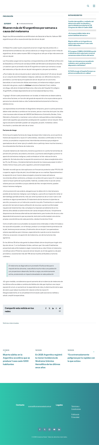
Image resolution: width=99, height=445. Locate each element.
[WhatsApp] (56, 308)
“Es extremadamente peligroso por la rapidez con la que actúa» (81, 357)
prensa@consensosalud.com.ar (39, 406)
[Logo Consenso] (18, 3)
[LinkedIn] (53, 308)
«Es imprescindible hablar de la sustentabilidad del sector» (79, 34)
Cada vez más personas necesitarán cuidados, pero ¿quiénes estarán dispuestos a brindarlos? (81, 63)
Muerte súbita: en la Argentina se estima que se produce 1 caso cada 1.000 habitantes (80, 43)
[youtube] (54, 429)
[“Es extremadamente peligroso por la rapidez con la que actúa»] (82, 328)
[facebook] (40, 429)
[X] (49, 308)
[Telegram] (59, 308)
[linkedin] (59, 429)
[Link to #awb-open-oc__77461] (94, 6)
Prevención (8, 16)
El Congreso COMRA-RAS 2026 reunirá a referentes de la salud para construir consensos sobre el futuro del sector (82, 53)
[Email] (59, 311)
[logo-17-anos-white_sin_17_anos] (49, 389)
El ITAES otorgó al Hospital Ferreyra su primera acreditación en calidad (81, 72)
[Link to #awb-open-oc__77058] (88, 6)
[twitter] (45, 429)
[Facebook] (46, 308)
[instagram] (49, 429)
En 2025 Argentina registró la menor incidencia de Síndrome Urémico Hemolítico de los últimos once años (48, 361)
